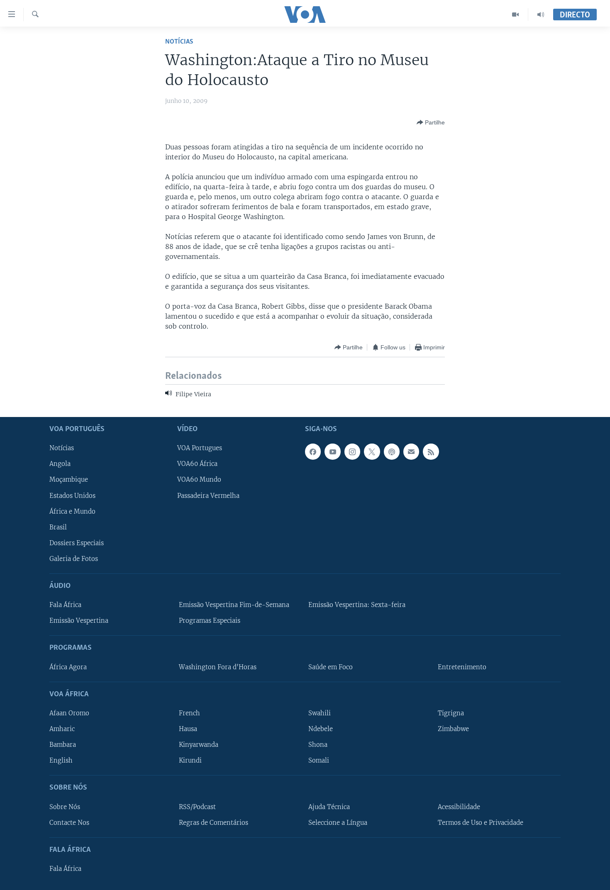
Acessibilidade (459, 806)
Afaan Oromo (69, 713)
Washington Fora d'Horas (217, 667)
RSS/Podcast (197, 806)
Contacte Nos (69, 822)
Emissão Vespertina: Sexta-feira (356, 605)
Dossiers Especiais (76, 543)
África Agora (68, 667)
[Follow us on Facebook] (313, 451)
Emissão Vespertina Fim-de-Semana (234, 605)
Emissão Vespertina (78, 620)
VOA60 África (197, 464)
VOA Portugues (199, 448)
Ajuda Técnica (329, 806)
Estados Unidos (72, 495)
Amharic (62, 729)
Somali (318, 760)
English (61, 760)
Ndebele (320, 729)
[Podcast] (392, 451)
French (189, 713)
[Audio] (540, 14)
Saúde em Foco (330, 667)
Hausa (188, 729)
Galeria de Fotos (73, 559)
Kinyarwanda (198, 745)
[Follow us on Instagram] (352, 451)
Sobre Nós (64, 806)
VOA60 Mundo (199, 479)
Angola (60, 464)
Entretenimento (462, 667)
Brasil (58, 527)
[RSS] (431, 451)
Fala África (65, 605)
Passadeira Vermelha (208, 495)
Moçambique (68, 479)
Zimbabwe (453, 729)
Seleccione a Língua (337, 822)
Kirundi (190, 760)
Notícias (179, 41)
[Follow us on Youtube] (332, 451)
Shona (317, 745)
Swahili (319, 713)
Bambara (62, 745)
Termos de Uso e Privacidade (480, 822)
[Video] (515, 14)
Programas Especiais (209, 620)
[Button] (431, 122)
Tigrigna (451, 713)
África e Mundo (72, 511)
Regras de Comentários (213, 822)
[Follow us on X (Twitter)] (372, 451)
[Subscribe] (411, 451)
